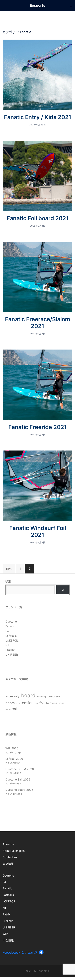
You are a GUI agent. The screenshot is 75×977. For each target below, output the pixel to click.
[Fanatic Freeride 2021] (37, 384)
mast (62, 703)
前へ (9, 568)
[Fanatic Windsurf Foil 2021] (37, 485)
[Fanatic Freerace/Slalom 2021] (37, 276)
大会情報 (8, 863)
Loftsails (11, 635)
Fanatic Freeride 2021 (37, 427)
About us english (14, 850)
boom (10, 703)
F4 (7, 631)
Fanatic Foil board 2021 (38, 218)
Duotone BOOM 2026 (19, 769)
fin (36, 703)
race (7, 709)
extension (25, 702)
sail (15, 709)
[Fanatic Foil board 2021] (37, 175)
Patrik (6, 914)
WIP (5, 933)
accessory (12, 696)
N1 (7, 645)
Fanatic (10, 626)
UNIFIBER (11, 654)
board (28, 695)
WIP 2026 (11, 748)
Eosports (37, 5)
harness (51, 703)
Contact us (10, 857)
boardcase (54, 696)
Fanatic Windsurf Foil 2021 (37, 531)
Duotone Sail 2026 (17, 779)
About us (8, 844)
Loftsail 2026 (14, 758)
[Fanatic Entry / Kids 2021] (37, 74)
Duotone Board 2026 (19, 789)
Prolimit (10, 650)
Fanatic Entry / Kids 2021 (37, 117)
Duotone (11, 621)
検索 (8, 581)
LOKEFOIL (11, 640)
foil (41, 703)
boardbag (41, 697)
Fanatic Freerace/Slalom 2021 (37, 322)
